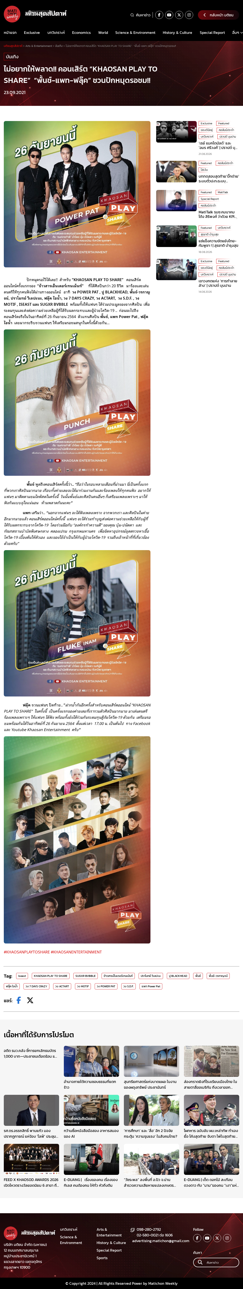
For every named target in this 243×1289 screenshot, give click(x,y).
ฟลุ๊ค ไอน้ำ (12, 986)
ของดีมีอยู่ (207, 130)
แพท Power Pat (151, 986)
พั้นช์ (198, 976)
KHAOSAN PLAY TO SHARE (50, 976)
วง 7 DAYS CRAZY (36, 986)
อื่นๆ (235, 32)
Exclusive (32, 32)
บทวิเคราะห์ (56, 32)
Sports (102, 1258)
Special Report (212, 32)
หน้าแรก (10, 32)
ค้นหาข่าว (143, 15)
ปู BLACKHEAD (178, 976)
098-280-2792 (149, 1229)
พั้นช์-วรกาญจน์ (218, 976)
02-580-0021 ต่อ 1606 (155, 1235)
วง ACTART (62, 986)
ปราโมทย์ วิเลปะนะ (151, 976)
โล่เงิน (204, 170)
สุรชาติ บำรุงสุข (210, 234)
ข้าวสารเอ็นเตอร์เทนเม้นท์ (118, 976)
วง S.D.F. (128, 986)
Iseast (22, 976)
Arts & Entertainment (109, 1232)
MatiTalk (223, 192)
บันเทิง (12, 56)
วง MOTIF (83, 986)
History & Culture (177, 32)
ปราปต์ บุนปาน (228, 137)
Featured (223, 123)
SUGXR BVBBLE (85, 976)
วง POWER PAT (106, 986)
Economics (81, 32)
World (103, 32)
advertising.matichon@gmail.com (160, 1241)
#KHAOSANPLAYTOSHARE (27, 952)
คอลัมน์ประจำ (226, 130)
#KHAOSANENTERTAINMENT (77, 952)
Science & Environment (135, 32)
